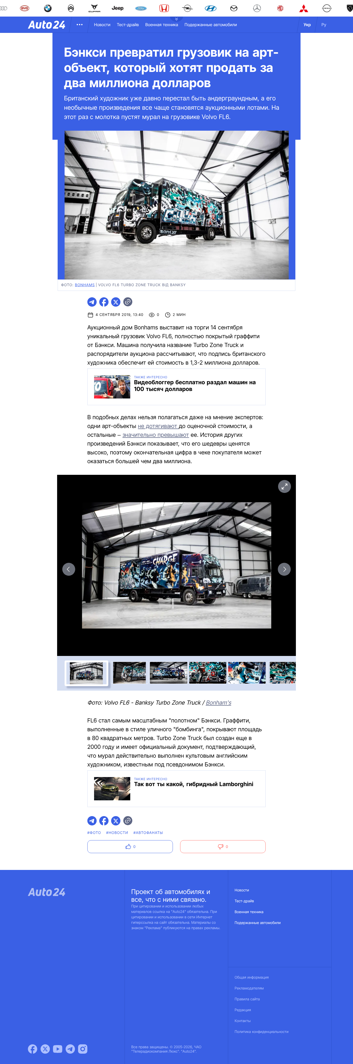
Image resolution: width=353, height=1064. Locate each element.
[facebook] (104, 302)
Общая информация (252, 977)
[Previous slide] (68, 569)
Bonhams (85, 285)
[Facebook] (32, 1049)
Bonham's (218, 702)
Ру (323, 24)
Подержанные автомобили (211, 24)
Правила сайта (247, 999)
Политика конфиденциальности (261, 1032)
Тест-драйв (128, 24)
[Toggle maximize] (284, 486)
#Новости (117, 833)
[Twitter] (45, 1049)
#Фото (94, 833)
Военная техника (161, 24)
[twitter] (115, 302)
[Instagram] (82, 1049)
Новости (102, 24)
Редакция (243, 1010)
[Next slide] (284, 569)
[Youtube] (57, 1049)
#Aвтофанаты (148, 833)
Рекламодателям (249, 988)
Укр (307, 24)
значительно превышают (155, 435)
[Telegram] (70, 1049)
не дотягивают (158, 426)
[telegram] (92, 302)
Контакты (243, 1021)
